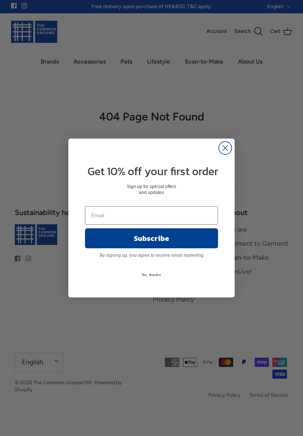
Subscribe (151, 238)
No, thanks (151, 275)
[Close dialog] (225, 148)
